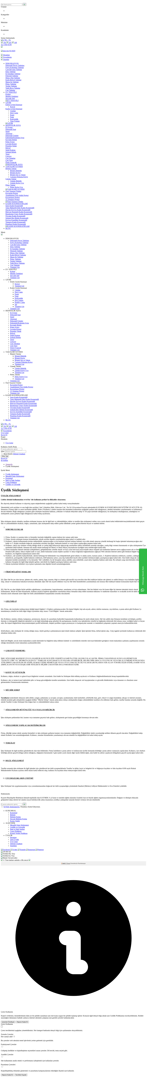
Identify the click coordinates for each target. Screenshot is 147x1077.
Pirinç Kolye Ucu (16, 187)
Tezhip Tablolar (11, 86)
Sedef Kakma (10, 150)
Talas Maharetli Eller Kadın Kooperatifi (20, 208)
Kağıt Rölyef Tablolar (13, 80)
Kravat (12, 107)
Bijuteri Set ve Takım (17, 175)
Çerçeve (8, 156)
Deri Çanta (14, 113)
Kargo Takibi (15, 821)
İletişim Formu (15, 817)
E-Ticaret (67, 863)
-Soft (63, 863)
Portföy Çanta (20, 302)
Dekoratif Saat (11, 129)
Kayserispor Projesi (13, 197)
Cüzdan (13, 111)
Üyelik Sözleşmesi (12, 474)
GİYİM (8, 103)
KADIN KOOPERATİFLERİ (17, 204)
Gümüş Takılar (11, 179)
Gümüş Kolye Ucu (17, 183)
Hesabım (13, 837)
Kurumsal (9, 478)
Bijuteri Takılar (11, 169)
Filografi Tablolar (12, 76)
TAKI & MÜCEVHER (14, 167)
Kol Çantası (19, 300)
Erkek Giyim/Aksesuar (14, 105)
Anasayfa (9, 464)
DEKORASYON (12, 63)
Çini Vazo (9, 160)
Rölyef (8, 148)
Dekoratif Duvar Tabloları (15, 65)
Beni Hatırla (8, 454)
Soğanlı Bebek (11, 152)
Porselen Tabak (11, 146)
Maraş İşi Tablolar (12, 82)
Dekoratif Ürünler (12, 136)
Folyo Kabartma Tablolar (15, 68)
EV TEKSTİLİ (11, 92)
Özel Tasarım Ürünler (13, 191)
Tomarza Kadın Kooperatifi (15, 222)
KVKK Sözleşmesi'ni (11, 807)
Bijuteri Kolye (15, 173)
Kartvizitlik (14, 119)
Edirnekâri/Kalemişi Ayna (15, 138)
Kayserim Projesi (12, 193)
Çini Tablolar (10, 90)
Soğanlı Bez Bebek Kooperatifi (17, 218)
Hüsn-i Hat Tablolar (13, 78)
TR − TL (7, 40)
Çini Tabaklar (10, 158)
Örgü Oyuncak (11, 162)
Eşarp (12, 115)
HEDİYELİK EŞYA (13, 125)
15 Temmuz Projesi (13, 200)
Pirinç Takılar (10, 185)
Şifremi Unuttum (19, 454)
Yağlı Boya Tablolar (13, 88)
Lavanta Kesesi (11, 144)
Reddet (140, 1016)
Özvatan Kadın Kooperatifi (15, 216)
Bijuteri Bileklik (16, 171)
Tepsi (7, 154)
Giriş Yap (5, 456)
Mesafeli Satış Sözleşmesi (15, 476)
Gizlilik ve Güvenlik (13, 484)
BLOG (8, 228)
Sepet (8, 131)
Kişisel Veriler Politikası (18, 833)
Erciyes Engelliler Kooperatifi (16, 220)
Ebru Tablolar (11, 72)
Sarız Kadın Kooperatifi (14, 206)
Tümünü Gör (15, 267)
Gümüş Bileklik (16, 181)
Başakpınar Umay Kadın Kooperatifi (19, 214)
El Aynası (9, 127)
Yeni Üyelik (14, 840)
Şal (16, 304)
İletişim (12, 815)
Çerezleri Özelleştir (8, 1022)
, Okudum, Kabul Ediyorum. (22, 807)
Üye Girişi (4, 433)
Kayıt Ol (4, 435)
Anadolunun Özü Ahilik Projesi (17, 195)
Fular (12, 117)
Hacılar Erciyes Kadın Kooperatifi (18, 210)
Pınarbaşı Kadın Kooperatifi (16, 224)
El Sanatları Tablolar (13, 74)
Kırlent (8, 94)
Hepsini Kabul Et (22, 1022)
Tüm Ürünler (15, 121)
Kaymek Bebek (11, 140)
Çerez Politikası (11, 482)
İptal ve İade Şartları (13, 480)
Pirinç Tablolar (11, 84)
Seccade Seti (10, 98)
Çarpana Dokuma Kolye (19, 177)
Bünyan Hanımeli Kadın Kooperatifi (19, 212)
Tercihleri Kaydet (20, 1075)
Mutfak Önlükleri (12, 96)
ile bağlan (4, 460)
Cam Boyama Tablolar (14, 70)
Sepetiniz (13, 846)
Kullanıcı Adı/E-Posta (9, 447)
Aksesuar (9, 134)
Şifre (2, 451)
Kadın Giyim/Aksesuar (14, 109)
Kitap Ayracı (10, 142)
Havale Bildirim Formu (18, 819)
